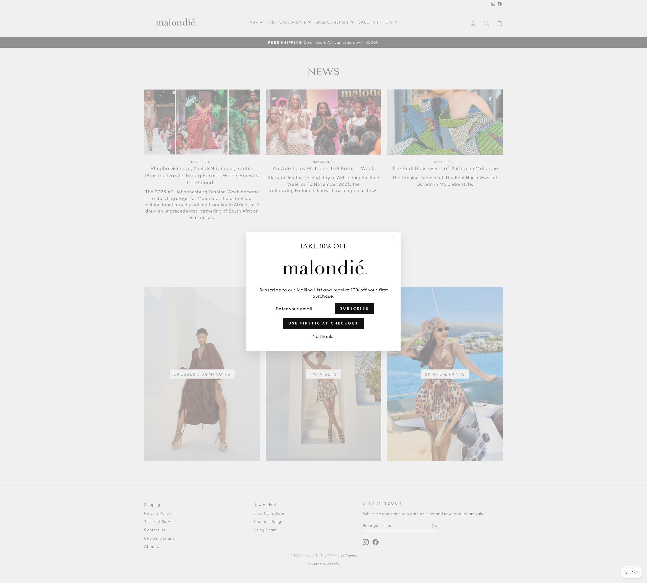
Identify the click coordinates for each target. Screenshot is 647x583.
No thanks (323, 336)
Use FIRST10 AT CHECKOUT (323, 323)
